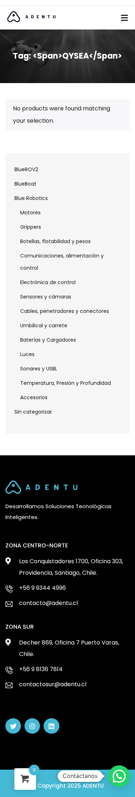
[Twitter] (13, 726)
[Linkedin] (51, 726)
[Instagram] (32, 726)
